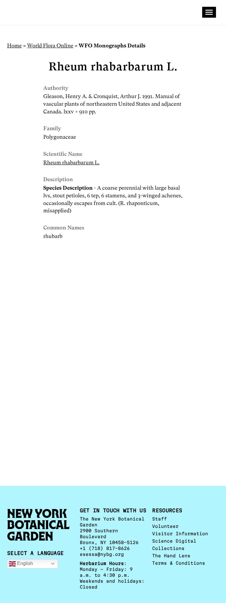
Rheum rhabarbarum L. (71, 162)
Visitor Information (180, 533)
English (24, 563)
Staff (159, 518)
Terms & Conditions (178, 563)
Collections (168, 548)
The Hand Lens (171, 555)
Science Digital (174, 540)
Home (14, 45)
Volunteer (165, 526)
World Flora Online (50, 45)
